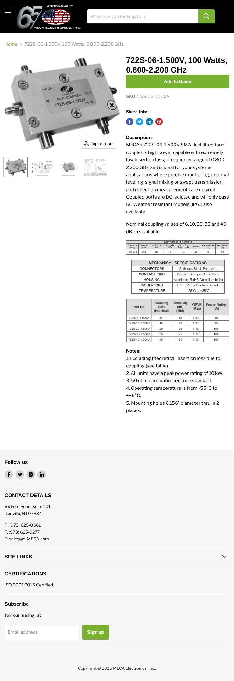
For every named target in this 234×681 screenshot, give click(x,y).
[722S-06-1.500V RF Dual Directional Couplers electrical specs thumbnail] (95, 167)
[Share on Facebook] (129, 121)
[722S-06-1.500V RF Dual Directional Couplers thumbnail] (15, 167)
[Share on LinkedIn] (149, 121)
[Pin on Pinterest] (159, 121)
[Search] (206, 16)
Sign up (95, 632)
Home (11, 44)
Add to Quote (177, 81)
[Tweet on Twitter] (139, 121)
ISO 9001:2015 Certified (29, 584)
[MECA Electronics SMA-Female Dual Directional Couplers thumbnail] (68, 167)
